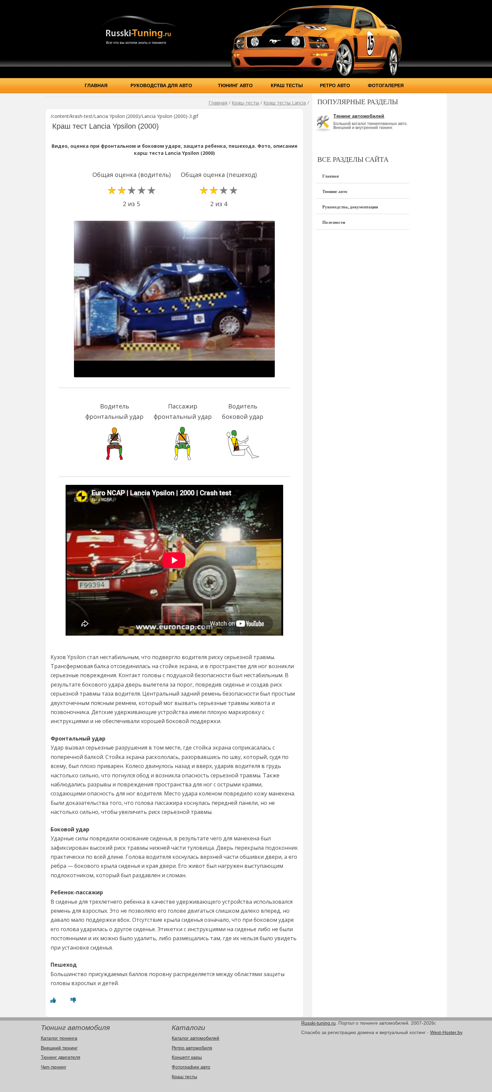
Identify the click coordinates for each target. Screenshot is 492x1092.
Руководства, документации (350, 206)
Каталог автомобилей (195, 1038)
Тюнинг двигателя (60, 1057)
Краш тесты (287, 85)
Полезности (333, 222)
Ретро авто (335, 85)
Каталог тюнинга (59, 1038)
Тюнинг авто (235, 85)
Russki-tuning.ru (318, 1023)
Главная (96, 85)
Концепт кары (187, 1057)
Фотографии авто (191, 1067)
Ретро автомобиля (192, 1047)
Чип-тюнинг (53, 1067)
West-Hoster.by (446, 1032)
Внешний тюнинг (59, 1047)
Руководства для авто (161, 85)
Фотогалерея (386, 85)
